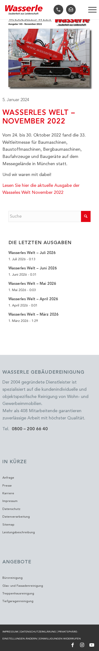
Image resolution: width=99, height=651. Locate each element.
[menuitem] (90, 9)
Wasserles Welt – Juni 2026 (32, 268)
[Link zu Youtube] (91, 645)
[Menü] (90, 9)
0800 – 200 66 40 (30, 429)
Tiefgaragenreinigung (17, 601)
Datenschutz (11, 509)
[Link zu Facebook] (72, 645)
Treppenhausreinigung (18, 593)
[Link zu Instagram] (82, 645)
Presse (7, 485)
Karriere (8, 493)
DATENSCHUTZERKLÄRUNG (38, 632)
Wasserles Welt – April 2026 (33, 299)
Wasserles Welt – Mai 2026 (32, 284)
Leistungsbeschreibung (18, 532)
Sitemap (8, 524)
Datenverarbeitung (16, 516)
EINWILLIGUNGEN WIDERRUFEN (60, 639)
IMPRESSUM (10, 632)
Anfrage (8, 477)
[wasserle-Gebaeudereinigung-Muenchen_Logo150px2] (24, 9)
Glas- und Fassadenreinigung (22, 585)
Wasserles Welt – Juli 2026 (32, 253)
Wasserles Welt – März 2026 (33, 315)
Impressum (10, 501)
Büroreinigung (12, 577)
